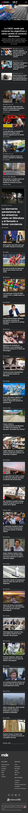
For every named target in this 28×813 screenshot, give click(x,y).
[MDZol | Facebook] (9, 795)
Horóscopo (17, 766)
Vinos (2, 774)
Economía (3, 766)
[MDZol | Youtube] (16, 795)
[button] (26, 2)
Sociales (3, 776)
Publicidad (17, 780)
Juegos (16, 770)
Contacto (17, 782)
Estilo (2, 772)
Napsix (16, 774)
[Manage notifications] (25, 807)
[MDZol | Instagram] (12, 795)
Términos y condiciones (20, 788)
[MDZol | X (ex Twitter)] (19, 795)
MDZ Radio (17, 768)
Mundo (3, 770)
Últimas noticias (5, 764)
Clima (16, 764)
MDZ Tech (17, 772)
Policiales (3, 768)
